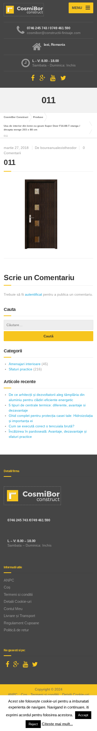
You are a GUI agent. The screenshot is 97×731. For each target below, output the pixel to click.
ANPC (9, 580)
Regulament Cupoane (21, 623)
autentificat (33, 294)
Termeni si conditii (18, 594)
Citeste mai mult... (57, 724)
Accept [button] (83, 715)
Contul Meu (13, 609)
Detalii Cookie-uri (17, 601)
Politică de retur (16, 630)
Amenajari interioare (25, 364)
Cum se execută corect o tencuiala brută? (41, 426)
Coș (7, 587)
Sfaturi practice (20, 369)
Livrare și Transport (19, 616)
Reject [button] (33, 724)
